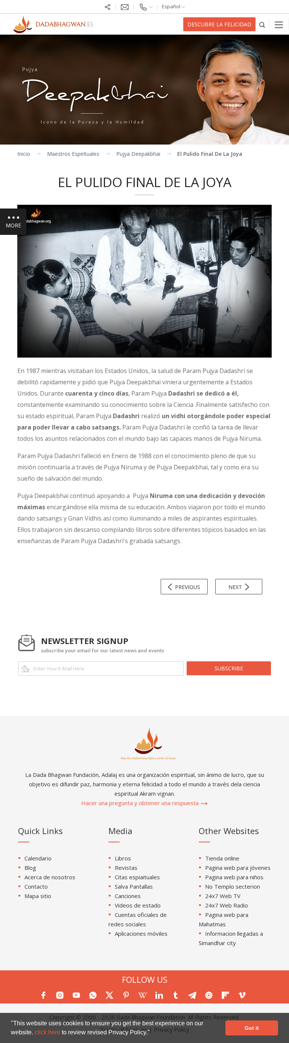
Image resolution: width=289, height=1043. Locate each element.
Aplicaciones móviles (141, 933)
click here (48, 1032)
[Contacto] (145, 6)
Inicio (23, 153)
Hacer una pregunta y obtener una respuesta (140, 803)
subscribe (228, 668)
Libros (123, 858)
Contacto (36, 886)
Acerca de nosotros (49, 877)
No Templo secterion (232, 886)
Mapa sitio (37, 896)
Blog (30, 867)
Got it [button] (252, 1028)
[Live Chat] (124, 6)
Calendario (38, 858)
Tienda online (222, 858)
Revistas (126, 867)
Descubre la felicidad (219, 24)
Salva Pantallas (134, 886)
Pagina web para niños (234, 877)
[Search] (262, 24)
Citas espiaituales (137, 877)
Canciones (128, 896)
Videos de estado (138, 905)
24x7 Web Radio (226, 905)
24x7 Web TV (222, 896)
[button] (152, 1033)
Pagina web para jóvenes (238, 867)
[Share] (107, 6)
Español (171, 6)
